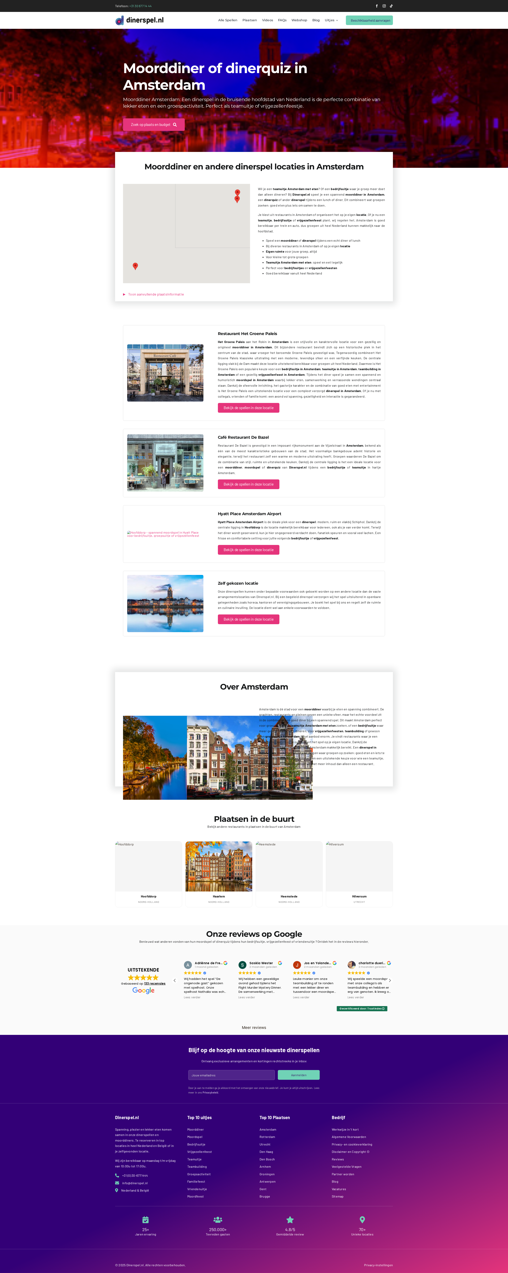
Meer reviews (254, 1027)
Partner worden (343, 1174)
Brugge (265, 1196)
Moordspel (194, 1137)
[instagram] (384, 6)
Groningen (267, 1174)
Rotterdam (267, 1137)
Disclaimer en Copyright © (350, 1151)
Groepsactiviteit (199, 1174)
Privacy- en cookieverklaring (352, 1144)
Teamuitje (194, 1159)
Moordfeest (195, 1196)
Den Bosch (267, 1159)
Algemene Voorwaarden (349, 1137)
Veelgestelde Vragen (347, 1166)
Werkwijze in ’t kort (345, 1129)
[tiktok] (391, 6)
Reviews (338, 1159)
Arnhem (265, 1166)
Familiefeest (196, 1181)
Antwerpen (268, 1181)
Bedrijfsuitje (196, 1144)
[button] (237, 193)
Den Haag (266, 1151)
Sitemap (338, 1196)
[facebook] (376, 6)
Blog (335, 1181)
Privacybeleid (210, 1092)
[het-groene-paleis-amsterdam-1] (165, 346)
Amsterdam (268, 1129)
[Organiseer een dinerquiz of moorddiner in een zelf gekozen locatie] (165, 576)
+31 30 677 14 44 (140, 6)
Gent (263, 1189)
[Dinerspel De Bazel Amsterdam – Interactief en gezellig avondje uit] (165, 436)
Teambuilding (197, 1166)
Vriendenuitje (197, 1189)
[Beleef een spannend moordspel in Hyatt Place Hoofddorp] (165, 532)
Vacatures (339, 1189)
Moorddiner (195, 1129)
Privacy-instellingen (378, 1265)
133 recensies (155, 983)
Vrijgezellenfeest (199, 1151)
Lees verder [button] (186, 997)
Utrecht (265, 1144)
